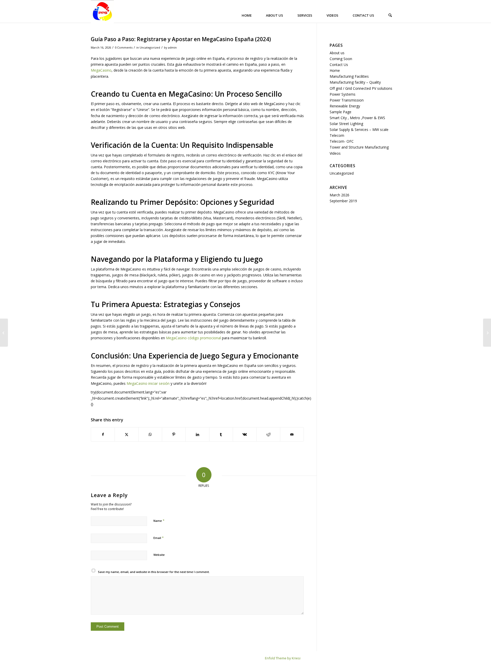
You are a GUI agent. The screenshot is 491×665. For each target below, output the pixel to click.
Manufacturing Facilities (349, 76)
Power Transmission (347, 100)
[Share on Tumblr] (221, 434)
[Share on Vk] (244, 434)
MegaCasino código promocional (193, 337)
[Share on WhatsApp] (150, 434)
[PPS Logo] (102, 11)
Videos (335, 153)
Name (158, 520)
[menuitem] (248, 15)
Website (159, 555)
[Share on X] (126, 434)
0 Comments (123, 47)
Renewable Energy (345, 106)
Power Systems (342, 94)
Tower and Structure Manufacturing (359, 147)
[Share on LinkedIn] (197, 434)
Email (158, 537)
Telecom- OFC (342, 141)
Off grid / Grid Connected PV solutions (361, 88)
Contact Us (339, 64)
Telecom (337, 135)
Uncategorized (150, 47)
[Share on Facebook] (103, 434)
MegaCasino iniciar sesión (148, 383)
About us (337, 52)
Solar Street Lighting (346, 123)
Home (335, 70)
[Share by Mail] (292, 434)
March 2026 (339, 195)
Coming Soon (341, 58)
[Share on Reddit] (268, 434)
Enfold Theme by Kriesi (282, 658)
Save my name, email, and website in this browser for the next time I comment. (154, 572)
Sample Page (340, 111)
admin (172, 47)
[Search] (390, 15)
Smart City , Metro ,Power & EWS (357, 117)
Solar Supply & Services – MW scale (359, 129)
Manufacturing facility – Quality (355, 82)
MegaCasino (101, 70)
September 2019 (343, 200)
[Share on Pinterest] (173, 434)
